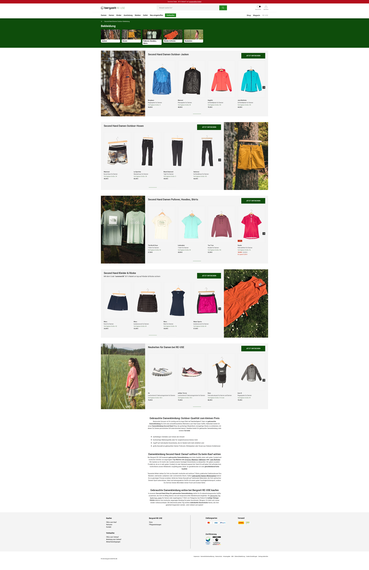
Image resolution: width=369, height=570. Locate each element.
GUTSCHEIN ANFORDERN (197, 285)
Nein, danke (197, 290)
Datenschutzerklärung (199, 302)
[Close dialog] (219, 265)
